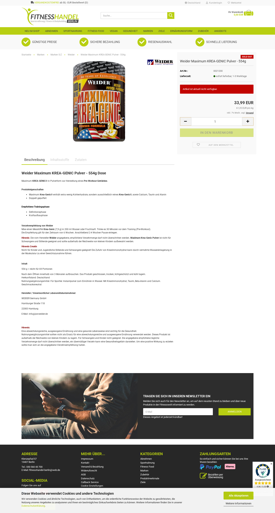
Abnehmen (51, 31)
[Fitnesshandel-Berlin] (58, 16)
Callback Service (90, 482)
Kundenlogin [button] (215, 2)
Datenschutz (87, 478)
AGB (83, 474)
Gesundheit (130, 31)
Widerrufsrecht (89, 470)
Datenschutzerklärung (33, 505)
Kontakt (85, 462)
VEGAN (113, 31)
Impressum (87, 458)
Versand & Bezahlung (92, 466)
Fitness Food (96, 31)
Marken (148, 31)
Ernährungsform (181, 31)
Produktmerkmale (149, 478)
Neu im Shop (32, 31)
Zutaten (81, 160)
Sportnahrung (72, 31)
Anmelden (235, 411)
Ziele (161, 31)
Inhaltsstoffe (59, 160)
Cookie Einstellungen (92, 485)
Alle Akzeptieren (238, 495)
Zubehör (203, 31)
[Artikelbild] (98, 101)
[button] (192, 3)
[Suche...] (170, 15)
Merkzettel (235, 2)
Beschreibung (34, 160)
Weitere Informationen (238, 503)
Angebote (220, 31)
